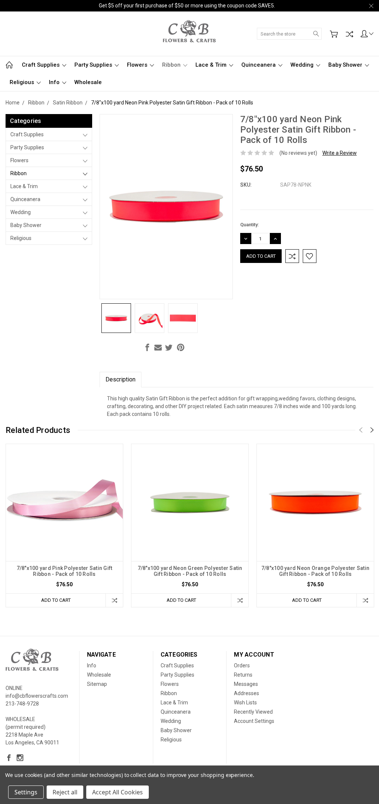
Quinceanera (259, 64)
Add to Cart (56, 600)
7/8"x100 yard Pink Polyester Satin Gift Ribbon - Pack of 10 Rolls (65, 571)
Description (120, 379)
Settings (25, 792)
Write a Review (339, 153)
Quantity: (249, 224)
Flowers (138, 64)
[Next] (372, 430)
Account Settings (254, 721)
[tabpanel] (64, 525)
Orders (242, 665)
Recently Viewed (253, 712)
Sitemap (97, 684)
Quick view (64, 526)
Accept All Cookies (117, 792)
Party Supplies (94, 64)
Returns (243, 675)
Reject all (65, 792)
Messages (246, 684)
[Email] (158, 347)
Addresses (246, 693)
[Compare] (349, 34)
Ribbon (172, 64)
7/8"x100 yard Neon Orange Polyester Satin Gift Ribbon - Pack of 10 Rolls (315, 571)
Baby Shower (346, 64)
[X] (168, 347)
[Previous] (360, 430)
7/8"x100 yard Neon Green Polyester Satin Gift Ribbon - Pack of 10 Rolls (190, 571)
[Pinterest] (180, 347)
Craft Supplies (41, 64)
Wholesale (88, 82)
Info (55, 82)
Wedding (303, 64)
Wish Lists (245, 702)
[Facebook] (147, 347)
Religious (23, 82)
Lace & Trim (211, 64)
